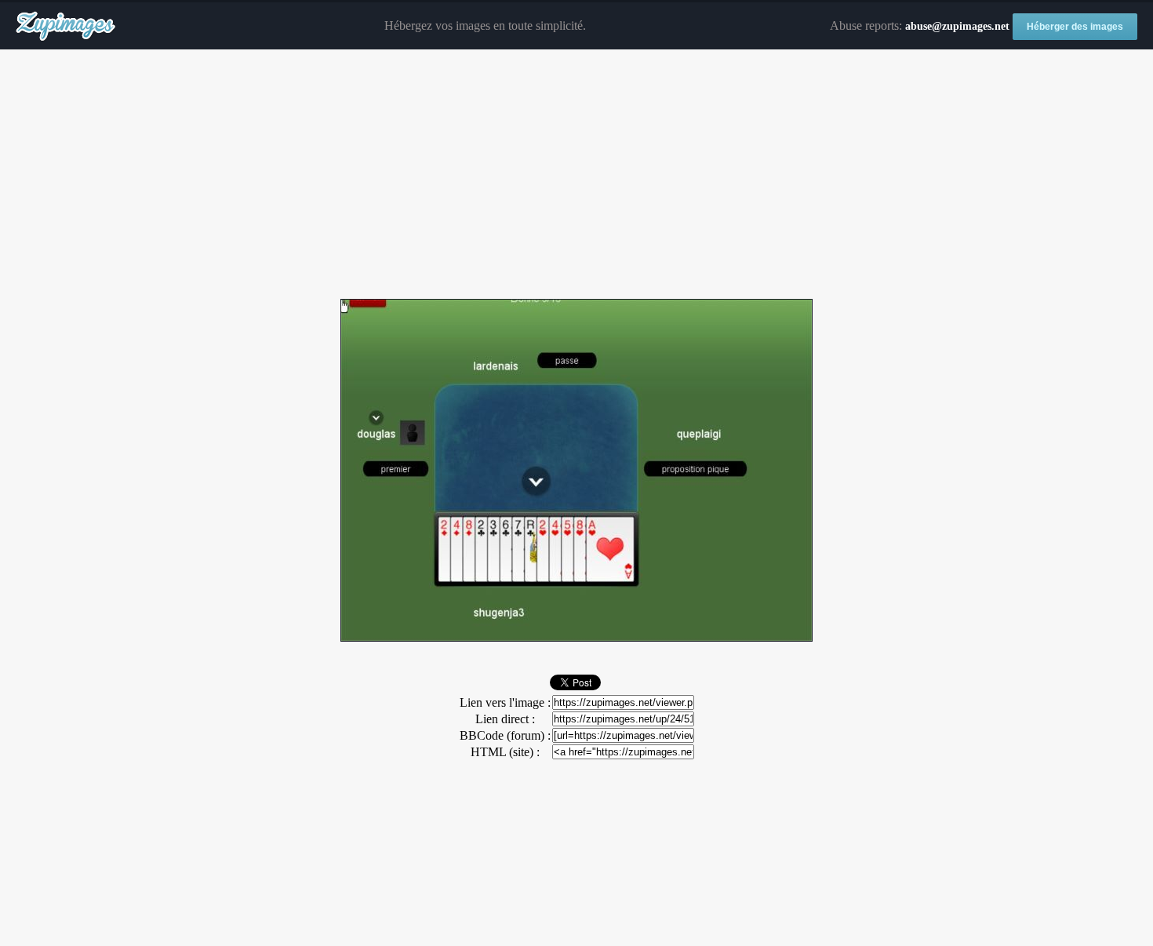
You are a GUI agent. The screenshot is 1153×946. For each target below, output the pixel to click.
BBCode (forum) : (505, 735)
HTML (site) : (505, 752)
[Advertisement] (576, 175)
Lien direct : (505, 719)
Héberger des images (1075, 26)
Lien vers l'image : (505, 702)
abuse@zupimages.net (957, 26)
